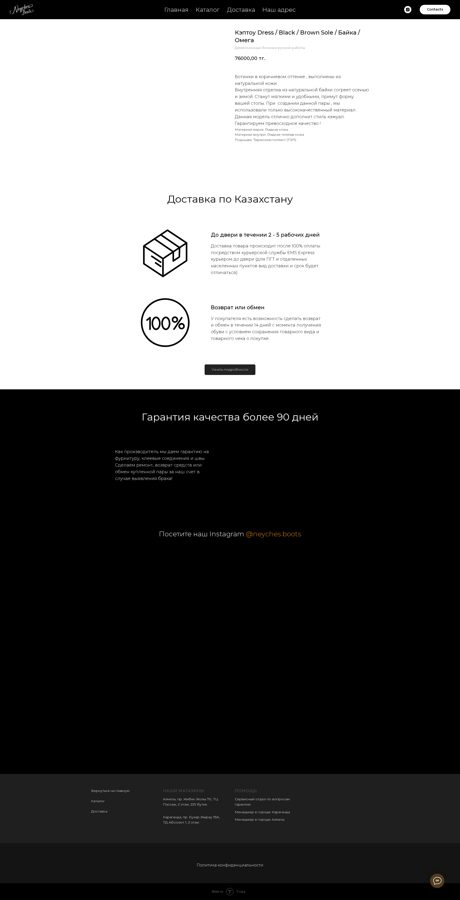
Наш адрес (279, 9)
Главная (176, 9)
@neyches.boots (273, 534)
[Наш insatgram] (407, 9)
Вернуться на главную (110, 791)
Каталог (208, 9)
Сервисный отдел (250, 799)
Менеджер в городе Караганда (262, 812)
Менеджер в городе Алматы (259, 819)
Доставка (241, 9)
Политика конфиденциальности (230, 865)
